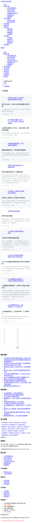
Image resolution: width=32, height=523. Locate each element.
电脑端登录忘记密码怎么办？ (12, 386)
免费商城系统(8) (5, 435)
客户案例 (6, 23)
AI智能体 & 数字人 (12, 13)
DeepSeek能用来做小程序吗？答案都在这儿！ (17, 377)
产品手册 (9, 30)
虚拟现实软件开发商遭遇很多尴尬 (14, 394)
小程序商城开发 (11, 8)
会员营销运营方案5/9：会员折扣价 (14, 401)
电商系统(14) (4, 426)
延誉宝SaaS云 (11, 20)
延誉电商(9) (15, 430)
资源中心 (6, 27)
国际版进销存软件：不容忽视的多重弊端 (14, 150)
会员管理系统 (8, 473)
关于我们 (6, 36)
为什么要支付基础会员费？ (12, 396)
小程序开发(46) (4, 422)
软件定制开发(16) (21, 424)
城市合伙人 (10, 41)
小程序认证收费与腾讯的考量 (10, 238)
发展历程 (9, 39)
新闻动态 (6, 25)
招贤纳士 (9, 43)
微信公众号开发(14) (12, 426)
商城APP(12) (27, 426)
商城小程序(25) (17, 422)
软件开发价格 (11, 22)
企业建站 (9, 34)
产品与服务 (7, 18)
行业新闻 (6, 86)
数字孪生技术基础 (7, 216)
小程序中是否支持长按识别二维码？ (14, 403)
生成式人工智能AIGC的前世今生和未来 (13, 197)
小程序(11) (18, 428)
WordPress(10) (4, 430)
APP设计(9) (21, 430)
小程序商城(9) (11, 432)
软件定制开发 (11, 9)
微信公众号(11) (24, 428)
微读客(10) (10, 430)
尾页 (18, 347)
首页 (5, 4)
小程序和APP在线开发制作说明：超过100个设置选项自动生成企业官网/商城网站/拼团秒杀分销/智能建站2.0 (17, 359)
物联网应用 (10, 15)
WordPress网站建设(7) (14, 435)
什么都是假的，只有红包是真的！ (14, 393)
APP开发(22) (24, 422)
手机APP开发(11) (11, 428)
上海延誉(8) (23, 432)
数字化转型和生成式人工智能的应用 (12, 172)
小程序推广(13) (20, 426)
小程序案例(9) (4, 432)
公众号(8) (28, 432)
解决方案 (6, 6)
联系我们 (6, 44)
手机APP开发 (11, 11)
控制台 (3, 47)
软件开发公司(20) (5, 424)
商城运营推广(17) (13, 424)
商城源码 (9, 32)
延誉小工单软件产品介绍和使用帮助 (14, 379)
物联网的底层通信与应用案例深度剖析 (15, 380)
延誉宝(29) (11, 422)
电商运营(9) (17, 432)
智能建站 (9, 16)
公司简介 (9, 37)
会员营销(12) (4, 428)
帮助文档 (9, 29)
